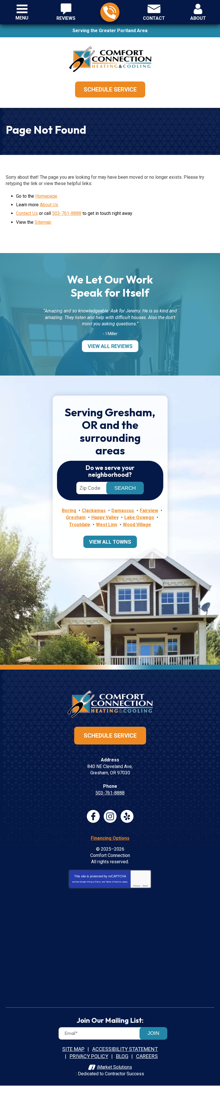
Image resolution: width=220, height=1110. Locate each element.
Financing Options (110, 838)
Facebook (93, 816)
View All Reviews (110, 346)
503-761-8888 (109, 12)
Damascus (122, 510)
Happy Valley (105, 517)
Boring (69, 510)
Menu (21, 18)
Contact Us (27, 213)
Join (153, 1033)
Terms (145, 886)
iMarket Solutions (114, 1067)
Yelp (127, 816)
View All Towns (110, 542)
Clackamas (94, 510)
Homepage (46, 196)
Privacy (136, 886)
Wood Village (137, 524)
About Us (49, 204)
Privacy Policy (94, 882)
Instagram (110, 816)
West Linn (106, 524)
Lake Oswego (139, 517)
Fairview (149, 510)
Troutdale (79, 524)
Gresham (76, 517)
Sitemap (43, 222)
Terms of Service (113, 882)
